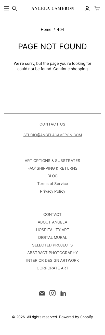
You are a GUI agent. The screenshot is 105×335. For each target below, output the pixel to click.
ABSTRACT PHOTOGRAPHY (52, 252)
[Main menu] (6, 8)
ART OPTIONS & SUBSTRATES (52, 160)
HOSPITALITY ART (52, 229)
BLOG (52, 175)
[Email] (42, 293)
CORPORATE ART (53, 268)
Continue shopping (70, 68)
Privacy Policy (52, 191)
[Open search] (14, 8)
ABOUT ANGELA (52, 222)
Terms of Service (52, 183)
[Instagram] (52, 293)
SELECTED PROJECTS (52, 245)
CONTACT (52, 214)
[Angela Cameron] (52, 7)
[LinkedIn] (63, 293)
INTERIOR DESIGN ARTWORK (52, 260)
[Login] (87, 8)
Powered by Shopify (76, 317)
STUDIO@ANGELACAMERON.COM (52, 135)
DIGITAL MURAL (52, 237)
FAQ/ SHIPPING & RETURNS (52, 168)
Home (46, 29)
